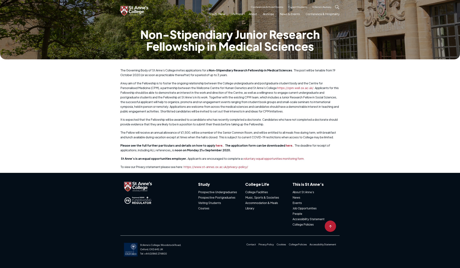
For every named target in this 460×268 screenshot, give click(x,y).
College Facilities (256, 192)
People (297, 213)
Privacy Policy (266, 244)
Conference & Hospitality (323, 14)
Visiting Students (209, 203)
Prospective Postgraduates (216, 197)
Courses (203, 208)
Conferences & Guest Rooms (267, 7)
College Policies (303, 224)
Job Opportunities (305, 208)
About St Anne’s (303, 192)
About (253, 14)
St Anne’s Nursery (321, 7)
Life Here (237, 14)
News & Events (290, 14)
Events (297, 203)
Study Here (217, 14)
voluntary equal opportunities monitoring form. (274, 158)
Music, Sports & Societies (262, 197)
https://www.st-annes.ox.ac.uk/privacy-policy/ (216, 167)
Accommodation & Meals (261, 203)
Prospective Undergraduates (217, 192)
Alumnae (268, 14)
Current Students (297, 7)
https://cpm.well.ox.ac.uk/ (295, 88)
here (219, 145)
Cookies (281, 244)
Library (249, 208)
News (296, 197)
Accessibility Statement (309, 219)
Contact (251, 244)
